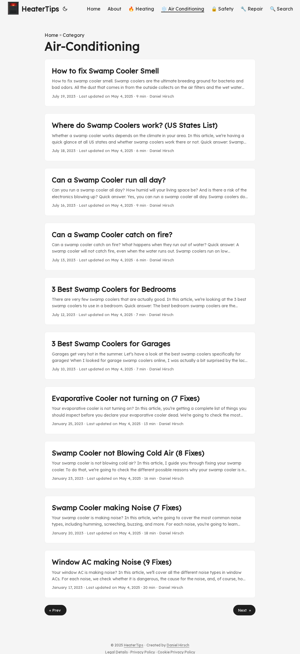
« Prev (55, 610)
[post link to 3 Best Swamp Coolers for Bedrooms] (150, 301)
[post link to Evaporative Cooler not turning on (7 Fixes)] (150, 410)
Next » (244, 610)
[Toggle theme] (65, 9)
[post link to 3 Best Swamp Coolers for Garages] (150, 355)
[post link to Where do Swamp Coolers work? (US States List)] (150, 137)
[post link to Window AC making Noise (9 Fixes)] (150, 574)
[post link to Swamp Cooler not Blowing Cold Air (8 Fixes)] (150, 465)
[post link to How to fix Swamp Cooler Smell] (150, 82)
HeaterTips (40, 8)
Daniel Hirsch (178, 645)
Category (73, 35)
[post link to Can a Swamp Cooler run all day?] (150, 191)
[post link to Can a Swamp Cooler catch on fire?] (150, 246)
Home (51, 35)
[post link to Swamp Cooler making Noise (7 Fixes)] (150, 519)
